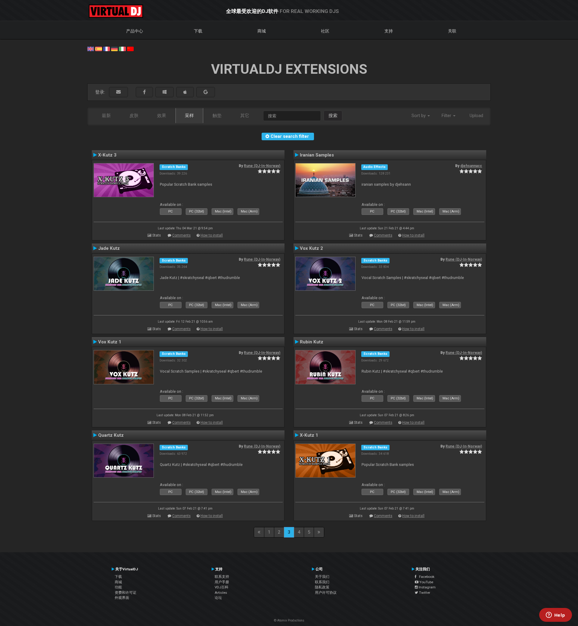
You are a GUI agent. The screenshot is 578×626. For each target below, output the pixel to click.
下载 (198, 31)
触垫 (217, 115)
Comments (181, 235)
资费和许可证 (125, 592)
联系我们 (322, 582)
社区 (325, 31)
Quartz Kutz (111, 435)
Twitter (424, 592)
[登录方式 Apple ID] (185, 92)
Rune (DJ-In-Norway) (262, 166)
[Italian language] (122, 48)
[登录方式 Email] (118, 92)
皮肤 (133, 115)
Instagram (427, 587)
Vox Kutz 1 (109, 342)
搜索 (332, 115)
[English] (90, 48)
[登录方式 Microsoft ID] (164, 92)
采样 (189, 115)
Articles (221, 592)
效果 (161, 115)
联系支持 (222, 577)
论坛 (218, 598)
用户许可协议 (326, 592)
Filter (447, 115)
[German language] (114, 48)
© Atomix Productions (289, 620)
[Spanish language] (98, 48)
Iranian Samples (317, 155)
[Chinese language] (130, 48)
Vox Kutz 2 (311, 248)
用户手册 (222, 582)
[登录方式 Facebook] (144, 92)
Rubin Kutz (311, 342)
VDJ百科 (221, 587)
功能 (118, 587)
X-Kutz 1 (309, 435)
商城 (261, 31)
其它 (244, 115)
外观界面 (122, 598)
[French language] (106, 48)
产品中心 (134, 31)
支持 (388, 31)
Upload (476, 115)
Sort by (419, 115)
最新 (106, 115)
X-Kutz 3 (107, 155)
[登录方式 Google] (205, 92)
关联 (452, 31)
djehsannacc (471, 166)
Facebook (425, 577)
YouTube (425, 582)
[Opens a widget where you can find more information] (555, 615)
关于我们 (322, 577)
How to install (211, 235)
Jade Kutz (109, 248)
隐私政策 (322, 587)
